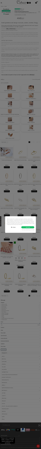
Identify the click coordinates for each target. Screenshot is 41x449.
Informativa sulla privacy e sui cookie (28, 229)
